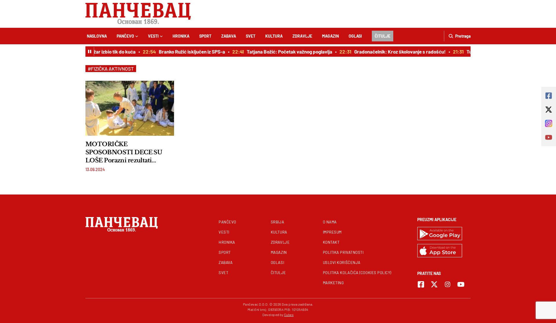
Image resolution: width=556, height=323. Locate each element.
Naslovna (97, 36)
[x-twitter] (434, 284)
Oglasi (355, 36)
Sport (205, 36)
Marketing (333, 282)
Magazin (330, 36)
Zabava (228, 36)
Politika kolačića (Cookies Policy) (357, 272)
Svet (250, 36)
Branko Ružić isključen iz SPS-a (189, 51)
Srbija (277, 222)
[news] (129, 108)
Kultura (274, 36)
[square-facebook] (421, 284)
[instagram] (447, 284)
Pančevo (125, 36)
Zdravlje (302, 36)
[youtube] (460, 284)
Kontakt (331, 242)
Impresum (332, 232)
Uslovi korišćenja (342, 262)
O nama (330, 222)
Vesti (153, 36)
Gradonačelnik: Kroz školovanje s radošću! (397, 51)
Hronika (181, 36)
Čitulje (382, 36)
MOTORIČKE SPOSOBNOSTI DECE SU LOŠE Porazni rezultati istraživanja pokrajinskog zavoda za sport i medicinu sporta (123, 152)
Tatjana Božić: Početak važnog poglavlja (287, 51)
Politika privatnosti (343, 252)
